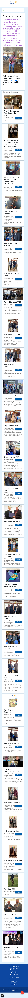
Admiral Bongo (16, 80)
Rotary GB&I (14, 981)
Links (15, 971)
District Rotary (14, 982)
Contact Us (14, 972)
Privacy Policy (15, 974)
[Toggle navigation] (25, 3)
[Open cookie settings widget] (2, 995)
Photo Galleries (14, 968)
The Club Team (14, 969)
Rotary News (14, 984)
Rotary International (14, 980)
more (18, 118)
